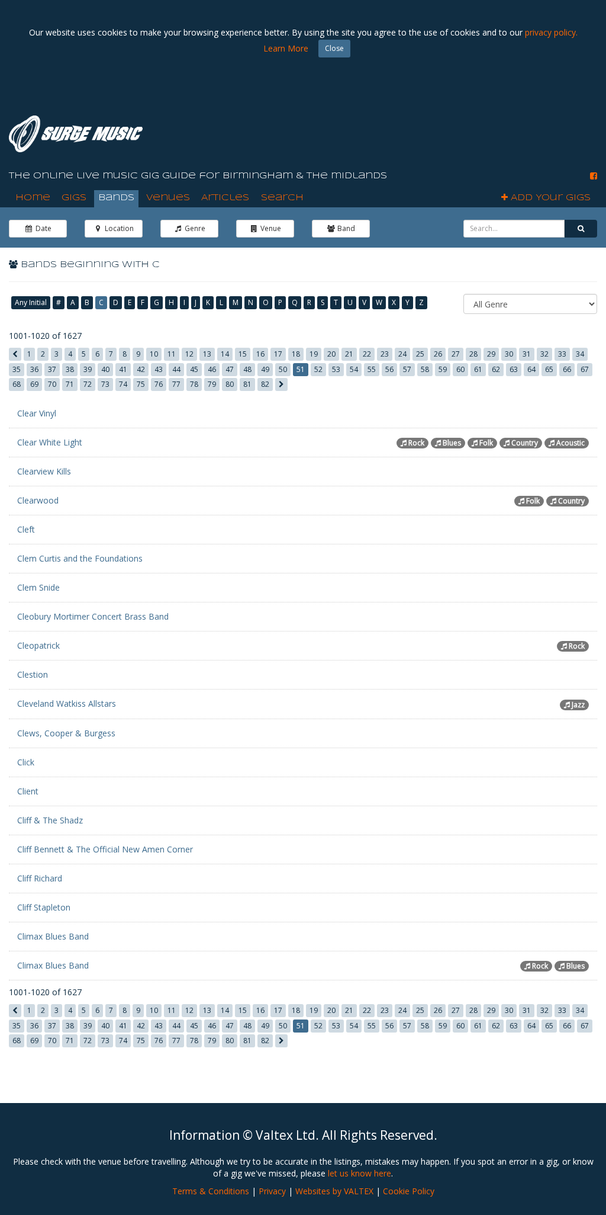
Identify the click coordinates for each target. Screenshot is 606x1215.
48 (247, 369)
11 (171, 354)
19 (314, 354)
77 (176, 384)
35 (16, 369)
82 (265, 384)
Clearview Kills (44, 471)
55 (372, 369)
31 (527, 354)
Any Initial (31, 302)
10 (154, 354)
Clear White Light (49, 442)
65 (549, 369)
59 (443, 369)
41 (123, 369)
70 (52, 384)
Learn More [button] (285, 48)
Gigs (74, 198)
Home (32, 198)
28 (473, 354)
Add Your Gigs (549, 198)
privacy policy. (551, 32)
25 (420, 354)
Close (334, 48)
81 (247, 384)
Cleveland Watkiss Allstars (66, 703)
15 (242, 354)
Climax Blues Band (53, 936)
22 (367, 354)
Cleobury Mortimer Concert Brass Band (93, 616)
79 (212, 384)
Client (27, 791)
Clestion (32, 674)
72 (87, 384)
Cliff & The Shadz (50, 820)
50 (283, 369)
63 (514, 369)
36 (34, 369)
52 (318, 369)
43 (158, 369)
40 (105, 369)
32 (544, 354)
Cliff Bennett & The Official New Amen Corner (105, 849)
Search (282, 198)
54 (354, 369)
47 (229, 369)
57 (407, 369)
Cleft (26, 529)
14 (225, 354)
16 (260, 354)
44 (176, 369)
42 (141, 369)
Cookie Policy (408, 1191)
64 (531, 369)
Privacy (272, 1191)
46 (212, 369)
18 (296, 354)
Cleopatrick (38, 645)
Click (25, 762)
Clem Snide (38, 587)
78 (194, 384)
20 (331, 354)
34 (580, 354)
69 (34, 384)
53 (336, 369)
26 (438, 354)
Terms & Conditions (210, 1191)
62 (496, 369)
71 (70, 384)
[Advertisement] (381, 130)
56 (389, 369)
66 (567, 369)
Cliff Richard (39, 878)
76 (158, 384)
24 (402, 354)
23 (385, 354)
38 (70, 369)
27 (456, 354)
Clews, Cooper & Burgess (66, 733)
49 (265, 369)
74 (123, 384)
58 (425, 369)
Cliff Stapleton (43, 907)
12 (189, 354)
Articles (225, 198)
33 (562, 354)
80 (229, 384)
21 (349, 354)
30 (509, 354)
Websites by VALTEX (334, 1191)
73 (105, 384)
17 (278, 354)
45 (194, 369)
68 (16, 384)
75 (141, 384)
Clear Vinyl (36, 413)
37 (52, 369)
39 (87, 369)
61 (478, 369)
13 (207, 354)
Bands (116, 198)
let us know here (359, 1173)
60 (460, 369)
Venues (168, 198)
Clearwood (38, 500)
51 (300, 369)
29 (491, 354)
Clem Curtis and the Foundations (80, 558)
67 (585, 369)
